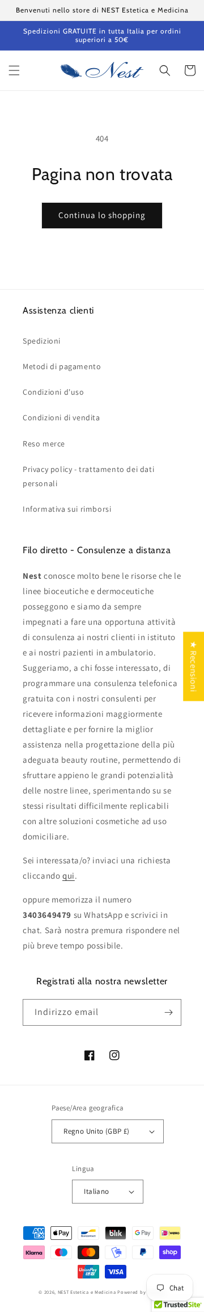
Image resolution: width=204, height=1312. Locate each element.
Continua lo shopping (102, 215)
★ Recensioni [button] (193, 666)
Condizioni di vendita (61, 417)
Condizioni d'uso (53, 392)
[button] (14, 70)
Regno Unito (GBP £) (96, 1131)
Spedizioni (42, 341)
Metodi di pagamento (62, 366)
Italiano (96, 1191)
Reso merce (44, 443)
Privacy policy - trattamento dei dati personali (88, 476)
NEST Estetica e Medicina (87, 1292)
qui (68, 875)
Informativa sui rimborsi (67, 509)
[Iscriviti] (168, 1012)
